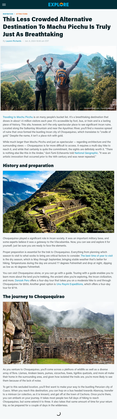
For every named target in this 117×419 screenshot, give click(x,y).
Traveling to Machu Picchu (18, 117)
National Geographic (86, 153)
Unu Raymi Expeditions (70, 284)
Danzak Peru (22, 280)
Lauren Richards (13, 40)
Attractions (21, 14)
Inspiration (8, 14)
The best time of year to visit (97, 255)
